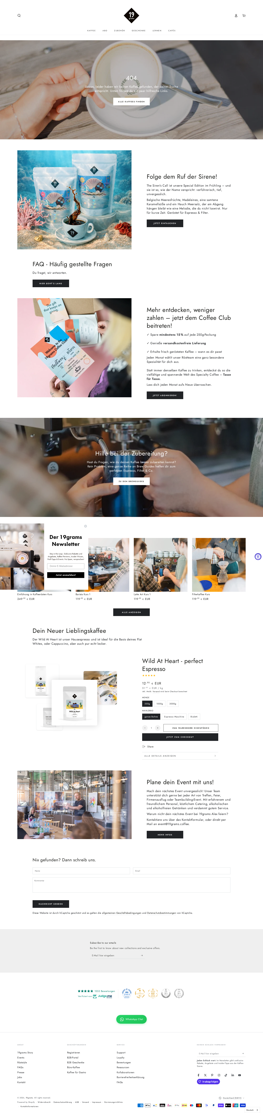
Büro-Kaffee (73, 1067)
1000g (159, 703)
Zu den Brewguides (131, 481)
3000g (172, 703)
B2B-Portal (73, 1057)
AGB (77, 1102)
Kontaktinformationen (30, 1106)
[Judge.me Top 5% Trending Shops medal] (179, 993)
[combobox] (252, 1110)
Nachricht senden (51, 904)
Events (20, 1057)
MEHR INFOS (165, 834)
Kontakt (21, 1082)
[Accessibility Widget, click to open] (258, 556)
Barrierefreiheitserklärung (130, 1077)
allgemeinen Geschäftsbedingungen (121, 913)
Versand (156, 691)
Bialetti (194, 716)
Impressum (96, 1102)
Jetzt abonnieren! (165, 395)
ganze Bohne (151, 716)
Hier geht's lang (50, 283)
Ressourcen (123, 1067)
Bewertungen (124, 1062)
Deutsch (250, 1110)
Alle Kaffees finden (131, 101)
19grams (29, 1097)
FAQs (20, 1067)
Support (121, 1052)
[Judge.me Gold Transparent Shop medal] (140, 993)
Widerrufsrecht (44, 1102)
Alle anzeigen (131, 612)
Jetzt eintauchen (165, 223)
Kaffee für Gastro (76, 1072)
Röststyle (22, 1062)
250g (147, 703)
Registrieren (73, 1052)
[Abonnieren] (143, 955)
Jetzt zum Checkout (180, 737)
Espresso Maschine (174, 716)
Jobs (19, 1077)
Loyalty (120, 1057)
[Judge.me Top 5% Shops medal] (166, 993)
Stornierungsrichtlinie (113, 1102)
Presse (20, 1072)
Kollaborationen (125, 1072)
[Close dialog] (85, 526)
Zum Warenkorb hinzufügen (190, 728)
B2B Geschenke (75, 1062)
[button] (19, 15)
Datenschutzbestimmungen (161, 913)
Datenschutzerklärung (63, 1102)
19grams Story (25, 1052)
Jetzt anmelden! (66, 575)
